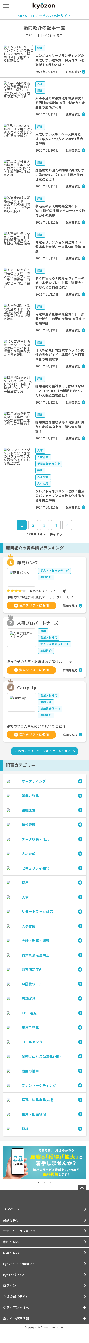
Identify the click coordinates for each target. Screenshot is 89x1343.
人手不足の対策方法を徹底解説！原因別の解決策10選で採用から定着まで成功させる (60, 103)
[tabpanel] (44, 1162)
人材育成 (43, 457)
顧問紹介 (46, 577)
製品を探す (11, 1220)
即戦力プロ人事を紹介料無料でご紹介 (36, 726)
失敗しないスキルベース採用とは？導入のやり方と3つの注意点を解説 (59, 139)
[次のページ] (67, 525)
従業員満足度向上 (48, 464)
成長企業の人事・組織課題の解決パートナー (41, 661)
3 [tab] (51, 1182)
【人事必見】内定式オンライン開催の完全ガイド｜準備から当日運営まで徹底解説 (59, 355)
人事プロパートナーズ (37, 623)
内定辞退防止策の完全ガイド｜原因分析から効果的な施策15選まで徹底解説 (60, 318)
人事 (40, 84)
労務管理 (46, 702)
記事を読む (11, 1253)
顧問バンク (27, 562)
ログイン (9, 1285)
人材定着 (43, 483)
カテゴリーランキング (19, 1231)
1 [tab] (38, 1182)
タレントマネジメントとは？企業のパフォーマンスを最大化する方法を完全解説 (59, 496)
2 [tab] (44, 1182)
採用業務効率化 (50, 709)
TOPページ (11, 1209)
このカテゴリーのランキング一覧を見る (43, 751)
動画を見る (11, 1242)
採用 (40, 48)
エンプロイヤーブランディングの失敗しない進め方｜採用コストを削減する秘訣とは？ (59, 60)
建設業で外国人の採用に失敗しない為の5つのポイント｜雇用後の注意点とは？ (59, 175)
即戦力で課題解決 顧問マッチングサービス (40, 597)
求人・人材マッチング (54, 570)
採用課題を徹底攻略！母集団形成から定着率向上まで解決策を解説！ (59, 427)
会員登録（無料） (16, 1296)
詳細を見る (70, 605)
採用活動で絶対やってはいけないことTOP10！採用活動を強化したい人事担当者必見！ (59, 391)
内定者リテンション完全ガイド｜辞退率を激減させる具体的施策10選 (60, 247)
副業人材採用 (49, 637)
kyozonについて (15, 1274)
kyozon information (18, 1263)
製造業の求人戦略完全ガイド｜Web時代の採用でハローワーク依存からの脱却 (60, 211)
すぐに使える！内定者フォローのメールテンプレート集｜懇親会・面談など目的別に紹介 (59, 283)
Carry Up (26, 687)
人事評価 (43, 477)
